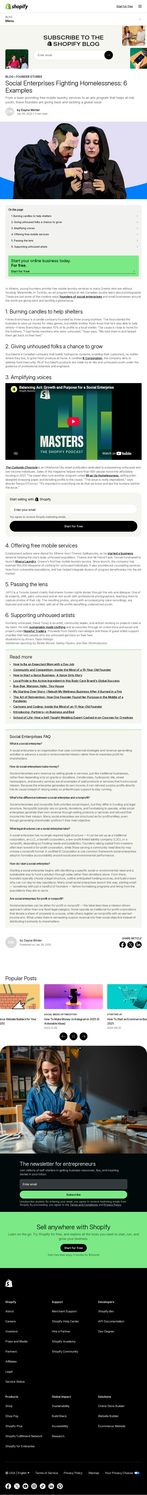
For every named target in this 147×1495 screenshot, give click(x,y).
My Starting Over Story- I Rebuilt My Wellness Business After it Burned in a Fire (67, 691)
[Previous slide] (63, 1036)
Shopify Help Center (65, 1321)
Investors (11, 1331)
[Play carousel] (73, 1036)
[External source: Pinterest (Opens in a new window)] (60, 1486)
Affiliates (11, 1361)
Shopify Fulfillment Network (23, 1436)
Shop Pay (11, 1416)
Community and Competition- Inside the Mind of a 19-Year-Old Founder (62, 670)
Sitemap (93, 1473)
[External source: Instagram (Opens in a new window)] (34, 1486)
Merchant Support (64, 1311)
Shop (9, 1406)
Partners (11, 1351)
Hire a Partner (61, 1331)
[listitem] (73, 1007)
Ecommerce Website (111, 1426)
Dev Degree (106, 1331)
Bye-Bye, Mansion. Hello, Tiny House (38, 686)
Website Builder (108, 1416)
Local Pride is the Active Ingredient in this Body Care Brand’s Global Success (66, 681)
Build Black (59, 1416)
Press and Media (16, 1341)
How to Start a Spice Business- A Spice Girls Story (47, 675)
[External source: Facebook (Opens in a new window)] (8, 1486)
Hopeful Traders (35, 631)
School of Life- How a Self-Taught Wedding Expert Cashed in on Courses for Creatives (73, 717)
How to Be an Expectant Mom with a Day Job (43, 664)
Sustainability (61, 1406)
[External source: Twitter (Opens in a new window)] (17, 1486)
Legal (9, 1371)
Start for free (124, 6)
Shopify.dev (106, 1311)
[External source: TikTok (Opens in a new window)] (43, 1486)
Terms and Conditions (84, 1204)
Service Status (15, 1381)
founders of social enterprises (81, 296)
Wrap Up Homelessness (102, 475)
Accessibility (60, 1426)
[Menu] (140, 6)
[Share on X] (130, 944)
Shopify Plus (13, 1426)
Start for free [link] (73, 526)
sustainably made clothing (47, 627)
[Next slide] (83, 1036)
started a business (120, 553)
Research (58, 1436)
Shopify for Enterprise (20, 1446)
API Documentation (111, 1321)
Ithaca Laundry (25, 561)
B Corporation (92, 358)
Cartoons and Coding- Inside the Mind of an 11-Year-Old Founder (57, 706)
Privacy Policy (112, 1204)
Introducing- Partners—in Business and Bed (43, 712)
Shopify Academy (64, 1341)
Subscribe (73, 1194)
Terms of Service (46, 1473)
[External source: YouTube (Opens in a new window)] (25, 1486)
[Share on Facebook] (122, 944)
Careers (10, 1321)
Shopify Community (65, 1351)
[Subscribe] (108, 55)
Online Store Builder (111, 1406)
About (9, 1311)
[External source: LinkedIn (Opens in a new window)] (51, 1486)
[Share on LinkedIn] (138, 944)
